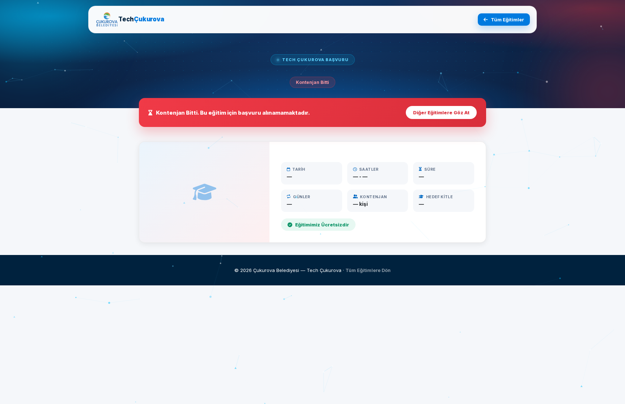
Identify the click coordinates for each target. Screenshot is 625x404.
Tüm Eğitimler (507, 19)
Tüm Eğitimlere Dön (368, 270)
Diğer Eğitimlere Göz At (441, 112)
